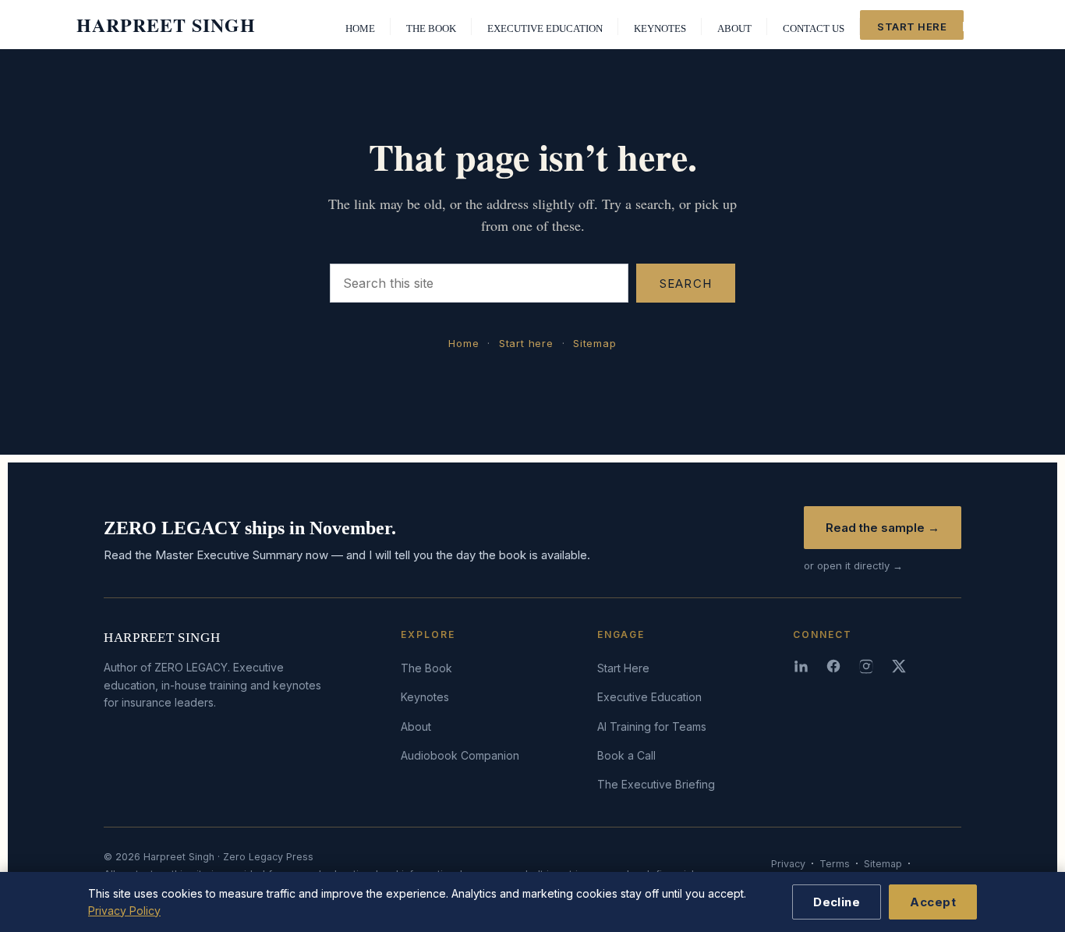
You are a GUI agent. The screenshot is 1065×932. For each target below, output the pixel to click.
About (416, 726)
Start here (526, 343)
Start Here (623, 668)
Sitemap (594, 343)
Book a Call (626, 755)
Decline (836, 902)
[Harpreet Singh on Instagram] (867, 666)
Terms (834, 864)
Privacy (788, 864)
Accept (933, 902)
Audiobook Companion (460, 755)
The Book (426, 668)
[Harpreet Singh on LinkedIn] (802, 666)
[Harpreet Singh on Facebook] (835, 666)
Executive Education (649, 696)
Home (463, 343)
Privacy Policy (124, 910)
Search (686, 283)
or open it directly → (853, 565)
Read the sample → (882, 527)
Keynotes (425, 696)
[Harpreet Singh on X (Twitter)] (900, 666)
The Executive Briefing (656, 784)
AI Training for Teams (651, 726)
